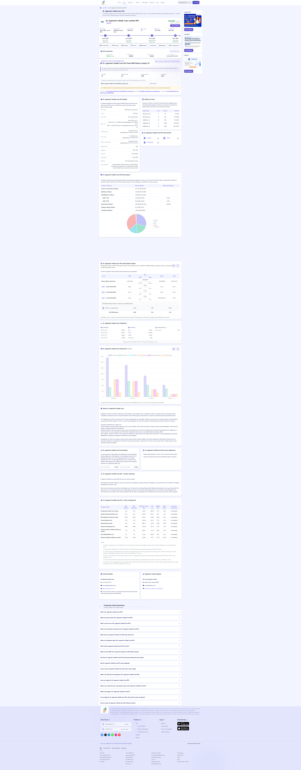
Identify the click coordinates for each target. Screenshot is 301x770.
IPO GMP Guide (129, 761)
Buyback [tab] (123, 748)
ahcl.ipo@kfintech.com (150, 585)
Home (119, 2)
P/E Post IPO (104, 337)
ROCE (129, 332)
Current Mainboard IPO (105, 755)
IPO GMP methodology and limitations (150, 91)
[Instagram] (115, 734)
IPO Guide (102, 761)
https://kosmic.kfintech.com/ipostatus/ (153, 588)
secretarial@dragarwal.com (109, 585)
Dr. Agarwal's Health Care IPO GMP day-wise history (120, 91)
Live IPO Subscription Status (158, 755)
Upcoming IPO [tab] (116, 748)
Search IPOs (180, 755)
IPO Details (125, 45)
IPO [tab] (101, 748)
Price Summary (104, 45)
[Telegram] (109, 734)
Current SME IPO (130, 753)
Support (163, 2)
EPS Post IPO (104, 332)
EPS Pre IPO (104, 330)
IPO (124, 2)
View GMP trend (174, 51)
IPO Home (102, 753)
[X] (105, 734)
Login (197, 2)
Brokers (138, 2)
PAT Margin (131, 337)
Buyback (130, 2)
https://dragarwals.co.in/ (108, 588)
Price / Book (158, 330)
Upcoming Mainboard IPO (105, 757)
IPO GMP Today (129, 759)
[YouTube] (119, 734)
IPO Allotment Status (156, 757)
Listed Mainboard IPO (105, 759)
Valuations (163, 45)
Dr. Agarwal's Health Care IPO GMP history (168, 61)
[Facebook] (102, 734)
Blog (157, 2)
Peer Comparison (174, 45)
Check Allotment (175, 25)
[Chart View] (173, 265)
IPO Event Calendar (156, 753)
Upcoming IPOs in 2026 (182, 761)
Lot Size (134, 45)
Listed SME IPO (129, 757)
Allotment (152, 2)
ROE (129, 330)
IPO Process (128, 763)
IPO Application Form (156, 763)
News (178, 757)
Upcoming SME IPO (130, 755)
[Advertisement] (140, 250)
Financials (153, 45)
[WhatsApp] (112, 734)
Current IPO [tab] (107, 748)
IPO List (153, 759)
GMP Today (115, 45)
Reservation (144, 45)
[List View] (177, 265)
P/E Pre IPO (104, 335)
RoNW (129, 335)
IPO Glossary (180, 753)
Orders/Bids (145, 2)
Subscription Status (155, 761)
